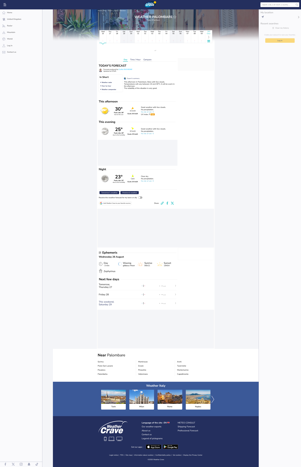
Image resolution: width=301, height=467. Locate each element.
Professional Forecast (188, 430)
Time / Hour (135, 59)
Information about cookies (143, 455)
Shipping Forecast (186, 426)
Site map (128, 455)
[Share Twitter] (172, 203)
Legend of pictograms (152, 438)
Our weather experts (151, 426)
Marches (110, 11)
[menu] (5, 5)
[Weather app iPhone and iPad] (153, 447)
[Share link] (162, 203)
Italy (105, 11)
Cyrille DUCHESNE (125, 69)
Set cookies (177, 455)
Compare (147, 59)
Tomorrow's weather (109, 192)
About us (146, 430)
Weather (100, 11)
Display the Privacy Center (192, 455)
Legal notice (113, 455)
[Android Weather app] (170, 447)
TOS (121, 455)
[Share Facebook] (167, 203)
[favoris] (175, 17)
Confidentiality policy (163, 455)
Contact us (147, 434)
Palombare (123, 11)
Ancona (116, 11)
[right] (213, 400)
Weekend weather (129, 192)
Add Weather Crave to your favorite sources (117, 203)
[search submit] (297, 4)
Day (125, 59)
